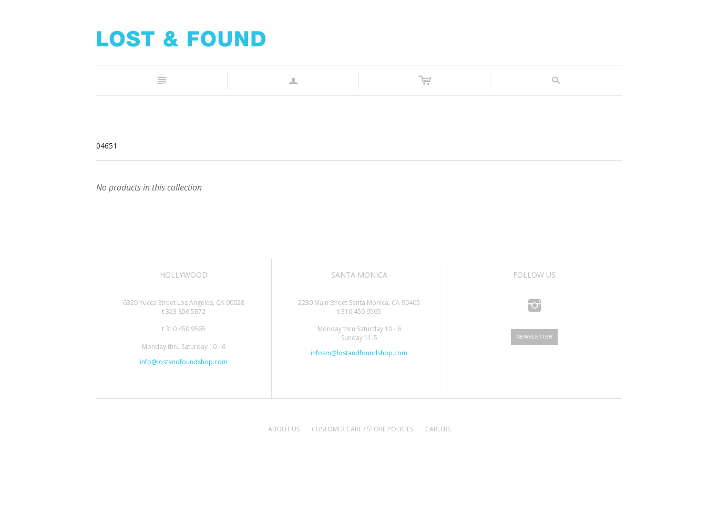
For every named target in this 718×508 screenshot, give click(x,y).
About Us (284, 429)
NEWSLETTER (534, 337)
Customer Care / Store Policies (362, 429)
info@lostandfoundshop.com (184, 361)
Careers (437, 429)
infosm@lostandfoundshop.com (359, 352)
